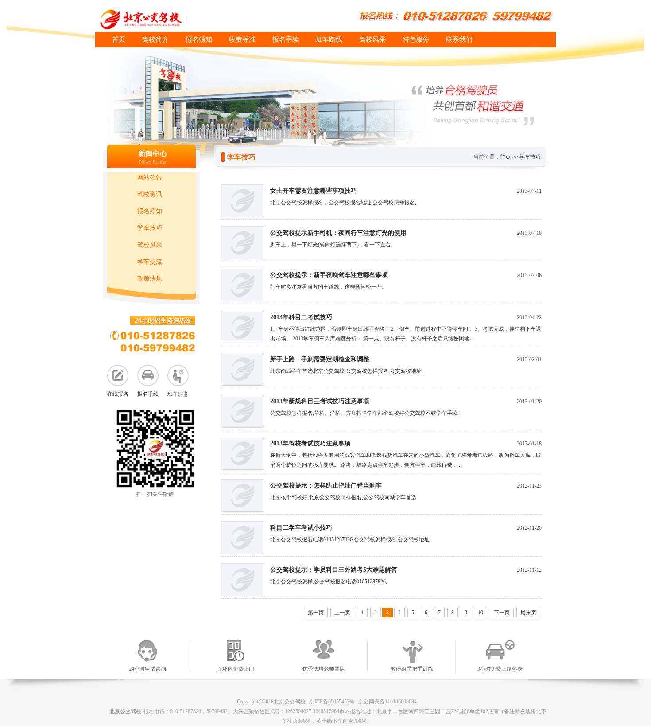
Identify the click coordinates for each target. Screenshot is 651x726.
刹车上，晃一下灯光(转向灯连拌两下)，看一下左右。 (333, 245)
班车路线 (329, 39)
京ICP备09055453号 (332, 702)
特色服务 (416, 39)
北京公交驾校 (125, 711)
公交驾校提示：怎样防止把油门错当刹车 (326, 485)
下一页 (502, 612)
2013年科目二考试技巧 (301, 317)
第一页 (316, 612)
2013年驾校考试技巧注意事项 (310, 443)
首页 (118, 39)
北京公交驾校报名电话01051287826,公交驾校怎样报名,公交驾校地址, (350, 539)
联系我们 (459, 39)
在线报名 (117, 394)
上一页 (342, 612)
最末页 (528, 612)
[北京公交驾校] (192, 19)
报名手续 (285, 39)
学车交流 (149, 261)
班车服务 (178, 394)
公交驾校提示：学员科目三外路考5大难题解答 (333, 569)
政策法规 (149, 278)
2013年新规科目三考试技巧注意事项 (319, 401)
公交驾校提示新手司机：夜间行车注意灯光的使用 (338, 233)
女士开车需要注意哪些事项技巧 (313, 190)
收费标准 (242, 39)
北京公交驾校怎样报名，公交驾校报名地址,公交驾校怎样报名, (343, 202)
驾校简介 (155, 39)
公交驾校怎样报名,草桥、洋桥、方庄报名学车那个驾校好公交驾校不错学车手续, (364, 413)
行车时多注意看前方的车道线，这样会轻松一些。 (328, 287)
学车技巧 (149, 228)
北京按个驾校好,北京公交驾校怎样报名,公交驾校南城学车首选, (344, 497)
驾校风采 (372, 39)
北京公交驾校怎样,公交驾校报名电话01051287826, (328, 581)
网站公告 (149, 177)
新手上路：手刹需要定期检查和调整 (319, 359)
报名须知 (199, 39)
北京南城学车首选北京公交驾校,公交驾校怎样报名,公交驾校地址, (346, 371)
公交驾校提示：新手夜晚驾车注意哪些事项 (329, 275)
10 (480, 612)
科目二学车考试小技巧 (301, 527)
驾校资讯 (149, 194)
